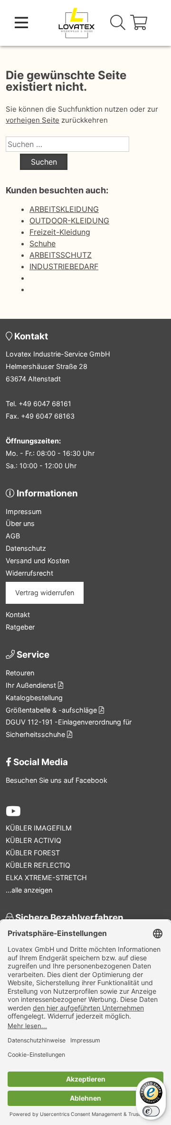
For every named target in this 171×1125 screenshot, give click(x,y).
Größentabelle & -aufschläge (52, 710)
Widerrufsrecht (29, 573)
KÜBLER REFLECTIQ (38, 865)
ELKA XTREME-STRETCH (46, 877)
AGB (13, 536)
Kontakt (18, 614)
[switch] (151, 1111)
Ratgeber (20, 627)
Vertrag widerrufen (44, 593)
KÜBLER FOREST (33, 853)
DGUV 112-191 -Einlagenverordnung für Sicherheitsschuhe (69, 728)
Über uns (20, 523)
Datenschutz (26, 548)
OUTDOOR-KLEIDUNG (69, 220)
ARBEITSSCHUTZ (60, 255)
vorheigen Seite (32, 120)
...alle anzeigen (29, 890)
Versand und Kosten (37, 561)
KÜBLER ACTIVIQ (33, 840)
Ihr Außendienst (32, 685)
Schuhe (42, 243)
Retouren (20, 673)
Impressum (24, 511)
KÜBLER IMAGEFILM (39, 828)
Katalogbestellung (34, 698)
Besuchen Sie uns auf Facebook (56, 780)
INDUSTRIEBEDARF (63, 266)
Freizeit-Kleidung (59, 232)
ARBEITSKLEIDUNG (64, 209)
